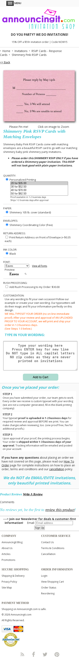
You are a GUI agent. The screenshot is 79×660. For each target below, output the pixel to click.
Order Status (48, 587)
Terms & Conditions (52, 548)
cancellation (56, 469)
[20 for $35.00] (39, 183)
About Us (7, 548)
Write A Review (33, 494)
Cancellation (48, 554)
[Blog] (22, 654)
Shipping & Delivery (13, 576)
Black (12, 253)
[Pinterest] (57, 654)
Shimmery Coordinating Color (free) (31, 225)
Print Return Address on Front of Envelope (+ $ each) (38, 239)
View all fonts (39, 265)
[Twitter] (45, 654)
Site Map (7, 587)
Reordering (47, 593)
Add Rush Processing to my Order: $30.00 (34, 287)
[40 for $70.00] (39, 190)
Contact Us (47, 542)
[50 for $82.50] (39, 193)
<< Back (5, 62)
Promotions (8, 560)
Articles (6, 554)
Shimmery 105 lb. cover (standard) (30, 212)
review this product (60, 510)
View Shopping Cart (52, 581)
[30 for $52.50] (39, 187)
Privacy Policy (9, 581)
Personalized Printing (22, 179)
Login (44, 576)
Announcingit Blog (12, 542)
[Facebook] (33, 654)
